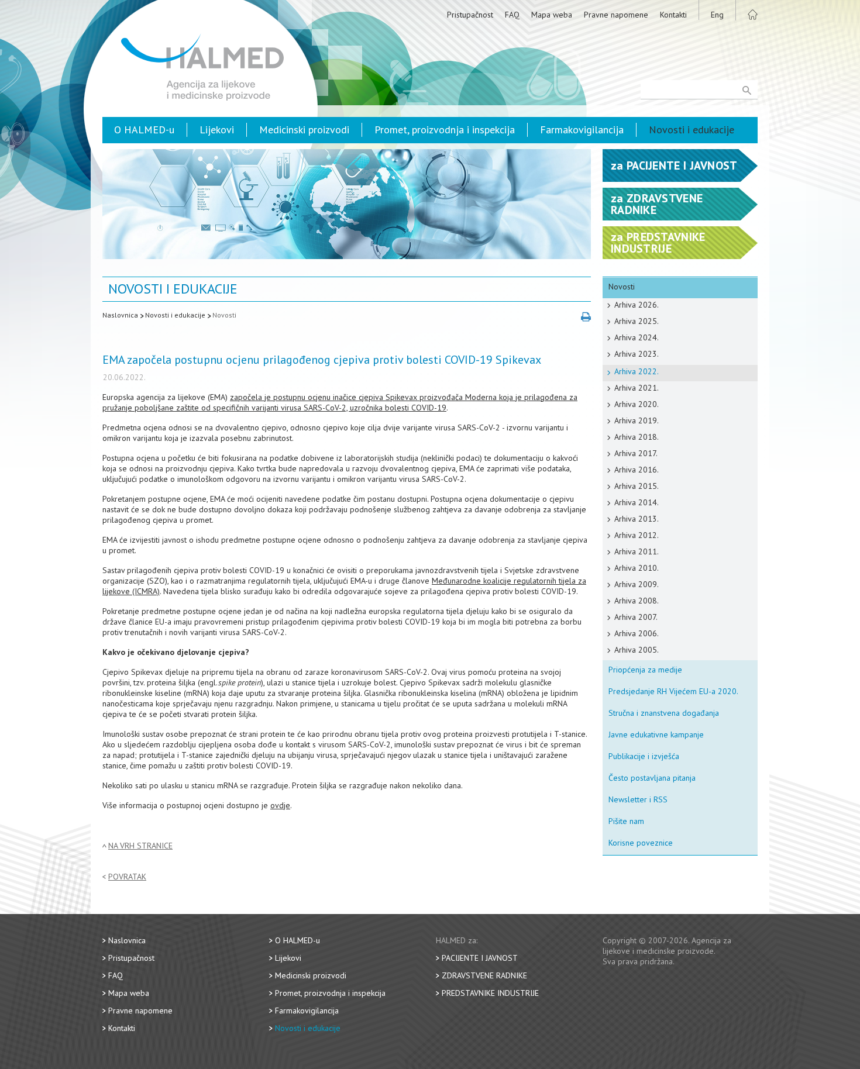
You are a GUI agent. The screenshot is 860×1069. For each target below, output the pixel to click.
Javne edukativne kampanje (656, 734)
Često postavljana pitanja (652, 778)
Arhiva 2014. (636, 502)
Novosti (224, 315)
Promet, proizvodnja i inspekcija (444, 129)
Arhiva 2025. (636, 321)
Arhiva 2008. (636, 600)
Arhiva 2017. (636, 453)
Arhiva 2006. (636, 633)
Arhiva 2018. (636, 437)
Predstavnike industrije (490, 993)
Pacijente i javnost (480, 958)
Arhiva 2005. (636, 649)
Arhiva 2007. (636, 617)
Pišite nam (626, 821)
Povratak (127, 877)
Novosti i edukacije (691, 129)
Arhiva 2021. (636, 387)
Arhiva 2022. (636, 371)
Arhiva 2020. (636, 404)
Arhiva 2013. (636, 518)
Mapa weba (551, 14)
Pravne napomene (616, 14)
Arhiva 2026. (636, 304)
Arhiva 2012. (636, 535)
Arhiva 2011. (636, 551)
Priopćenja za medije (645, 669)
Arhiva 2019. (636, 420)
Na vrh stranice (140, 846)
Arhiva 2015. (636, 486)
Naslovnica (120, 315)
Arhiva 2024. (636, 337)
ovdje (280, 805)
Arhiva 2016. (636, 469)
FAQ (512, 14)
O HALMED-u (144, 129)
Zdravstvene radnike (484, 975)
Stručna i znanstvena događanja (663, 713)
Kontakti (673, 14)
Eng (717, 14)
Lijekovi (216, 129)
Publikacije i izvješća (643, 756)
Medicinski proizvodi (304, 129)
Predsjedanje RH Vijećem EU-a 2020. (673, 691)
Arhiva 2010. (636, 568)
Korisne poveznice (640, 842)
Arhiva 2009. (636, 584)
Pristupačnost (470, 14)
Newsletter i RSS (638, 799)
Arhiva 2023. (636, 354)
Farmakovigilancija (582, 129)
